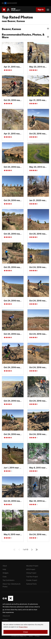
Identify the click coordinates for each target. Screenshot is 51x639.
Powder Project (31, 580)
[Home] (12, 9)
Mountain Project (32, 566)
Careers (5, 619)
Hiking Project (31, 573)
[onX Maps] (8, 600)
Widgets (5, 573)
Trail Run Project (32, 577)
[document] (25, 628)
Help (4, 569)
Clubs (5, 577)
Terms (31, 636)
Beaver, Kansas (11, 28)
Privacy (37, 636)
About (5, 566)
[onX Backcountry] (9, 3)
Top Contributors (8, 580)
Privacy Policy (23, 627)
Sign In (41, 9)
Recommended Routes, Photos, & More (23, 35)
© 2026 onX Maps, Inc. (19, 636)
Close (25, 632)
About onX (6, 616)
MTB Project (30, 569)
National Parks (31, 584)
